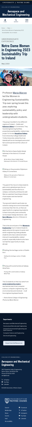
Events (7, 416)
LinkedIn (6, 384)
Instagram (24, 413)
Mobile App (8, 410)
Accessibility (8, 421)
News (8, 28)
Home (5, 21)
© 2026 (4, 388)
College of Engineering (11, 7)
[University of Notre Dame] (16, 400)
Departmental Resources (13, 343)
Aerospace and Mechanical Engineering (16, 12)
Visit (6, 418)
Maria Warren (20, 92)
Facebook (24, 407)
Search (16, 21)
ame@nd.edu (5, 375)
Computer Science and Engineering (13, 333)
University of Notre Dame (16, 2)
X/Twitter (6, 380)
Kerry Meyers (7, 217)
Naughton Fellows (21, 133)
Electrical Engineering (9, 335)
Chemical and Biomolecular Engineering (15, 326)
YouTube (6, 382)
